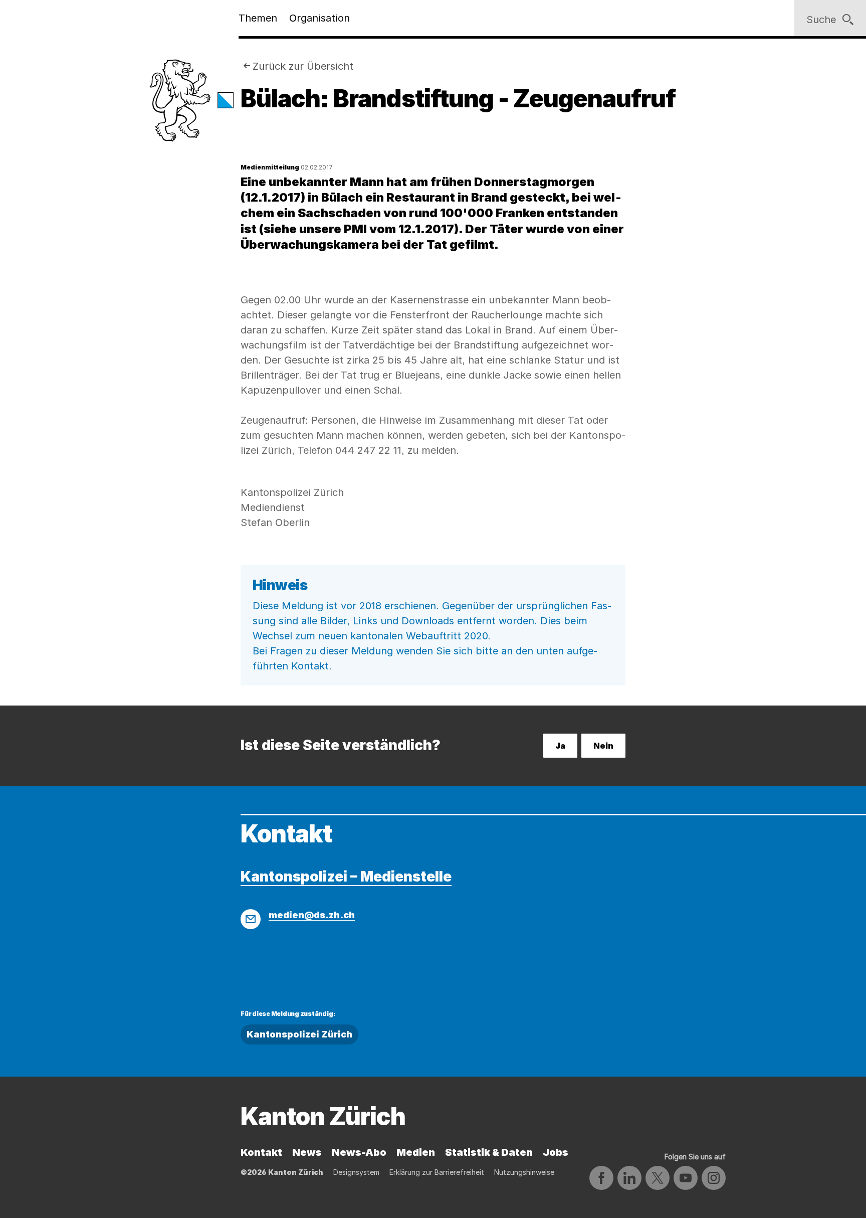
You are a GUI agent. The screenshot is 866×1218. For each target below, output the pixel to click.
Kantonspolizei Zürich (299, 1034)
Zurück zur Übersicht (303, 66)
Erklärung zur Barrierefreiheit (436, 1172)
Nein (603, 746)
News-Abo (359, 1152)
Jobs (555, 1152)
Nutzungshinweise (524, 1172)
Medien (415, 1152)
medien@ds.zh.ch (312, 915)
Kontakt (261, 1152)
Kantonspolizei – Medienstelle (346, 876)
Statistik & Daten (489, 1152)
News (307, 1152)
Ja (560, 746)
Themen (258, 18)
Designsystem (356, 1172)
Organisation (319, 18)
